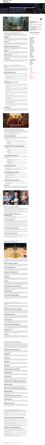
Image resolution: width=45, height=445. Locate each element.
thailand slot (31, 69)
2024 (21, 9)
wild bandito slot (16, 325)
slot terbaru (13, 274)
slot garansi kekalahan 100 (15, 259)
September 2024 (32, 51)
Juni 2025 (31, 44)
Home (19, 9)
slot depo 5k (31, 68)
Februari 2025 (32, 47)
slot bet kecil (31, 67)
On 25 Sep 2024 (6, 32)
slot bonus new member (32, 72)
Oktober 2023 (32, 57)
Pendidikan (31, 62)
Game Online (14, 32)
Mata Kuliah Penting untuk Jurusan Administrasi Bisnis (13, 342)
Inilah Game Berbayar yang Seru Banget (10, 241)
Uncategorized (14, 409)
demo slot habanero (9, 38)
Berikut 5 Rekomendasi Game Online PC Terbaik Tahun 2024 (13, 33)
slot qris (18, 152)
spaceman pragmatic (17, 162)
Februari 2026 (32, 39)
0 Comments (18, 32)
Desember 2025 (32, 40)
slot (9, 237)
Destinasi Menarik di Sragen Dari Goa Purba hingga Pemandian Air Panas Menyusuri (15, 303)
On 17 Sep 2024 (6, 128)
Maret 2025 (31, 46)
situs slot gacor (6, 375)
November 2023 (32, 56)
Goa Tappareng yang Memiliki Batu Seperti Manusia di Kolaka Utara (14, 410)
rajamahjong (31, 78)
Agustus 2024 (32, 52)
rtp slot (24, 362)
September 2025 (32, 42)
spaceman (14, 47)
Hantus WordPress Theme (6, 443)
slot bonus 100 (31, 76)
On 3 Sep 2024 (5, 409)
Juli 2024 (31, 53)
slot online (15, 411)
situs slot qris (31, 71)
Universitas (14, 240)
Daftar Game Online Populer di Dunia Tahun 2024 (12, 134)
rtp (23, 305)
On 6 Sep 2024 (5, 341)
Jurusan (31, 61)
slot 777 (23, 91)
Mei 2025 (31, 45)
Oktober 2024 (32, 50)
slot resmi (24, 75)
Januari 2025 (31, 48)
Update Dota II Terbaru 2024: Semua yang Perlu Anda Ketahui (14, 129)
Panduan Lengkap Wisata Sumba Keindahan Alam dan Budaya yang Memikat (14, 66)
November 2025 (32, 41)
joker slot (13, 418)
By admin (10, 32)
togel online (14, 209)
